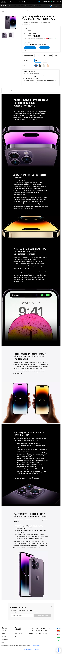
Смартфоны (8, 5)
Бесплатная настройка (32, 83)
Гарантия (4, 630)
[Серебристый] (44, 65)
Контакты (4, 634)
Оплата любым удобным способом (35, 76)
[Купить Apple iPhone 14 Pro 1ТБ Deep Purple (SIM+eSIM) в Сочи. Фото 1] (10, 22)
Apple (2, 5)
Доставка (3, 631)
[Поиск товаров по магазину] (56, 6)
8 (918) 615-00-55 (42, 633)
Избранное (17, 635)
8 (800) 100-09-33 (57, 1)
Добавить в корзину (30, 47)
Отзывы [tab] (22, 89)
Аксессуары (37, 5)
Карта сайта (4, 636)
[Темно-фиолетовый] (36, 65)
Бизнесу (3, 633)
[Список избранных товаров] (22, 2)
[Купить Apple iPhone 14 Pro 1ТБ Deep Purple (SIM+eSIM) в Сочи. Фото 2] (4, 35)
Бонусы (16, 636)
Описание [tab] (5, 89)
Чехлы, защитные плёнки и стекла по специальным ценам (42, 80)
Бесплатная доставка (32, 78)
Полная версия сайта (31, 649)
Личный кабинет (18, 632)
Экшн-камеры (29, 5)
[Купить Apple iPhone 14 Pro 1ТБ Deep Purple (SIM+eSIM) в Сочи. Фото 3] (11, 35)
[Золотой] (48, 65)
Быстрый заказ (44, 47)
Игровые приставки (18, 5)
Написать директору (36, 645)
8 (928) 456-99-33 (47, 1)
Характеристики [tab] (14, 89)
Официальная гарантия (32, 73)
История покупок (18, 633)
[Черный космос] (40, 65)
